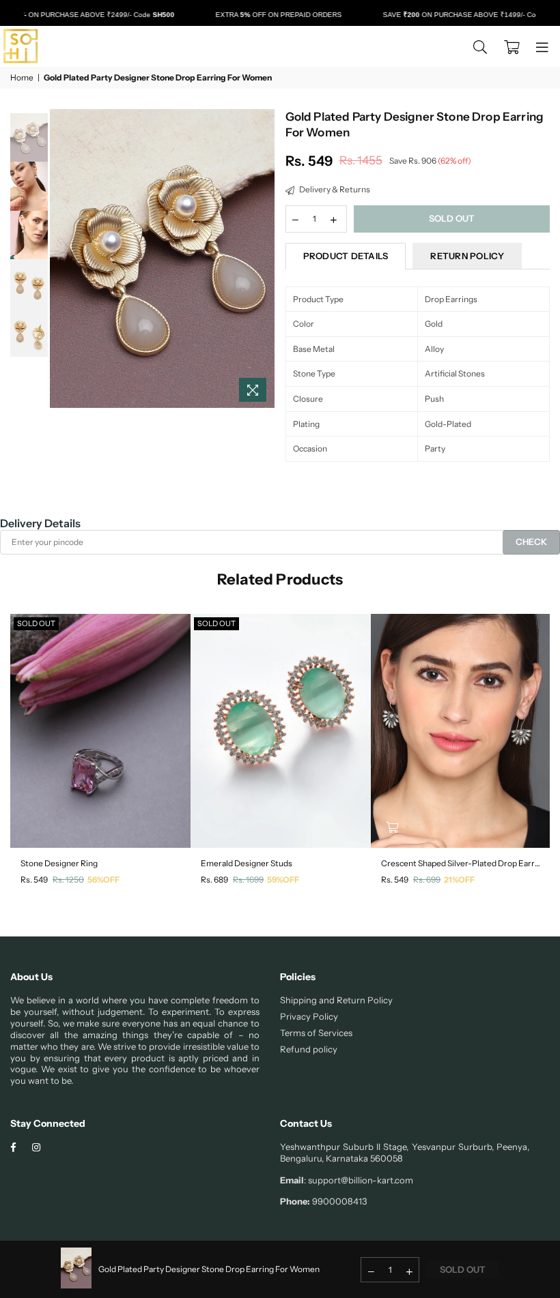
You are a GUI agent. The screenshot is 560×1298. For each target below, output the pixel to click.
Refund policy (308, 1049)
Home (21, 77)
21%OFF (459, 879)
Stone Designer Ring (59, 863)
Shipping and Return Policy (336, 999)
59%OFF (283, 879)
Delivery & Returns (334, 189)
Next (263, 259)
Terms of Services (316, 1032)
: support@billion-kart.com (358, 1180)
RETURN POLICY (466, 255)
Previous (62, 259)
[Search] (480, 46)
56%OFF (103, 879)
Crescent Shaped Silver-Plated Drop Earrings (461, 863)
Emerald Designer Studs (246, 863)
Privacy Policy (309, 1016)
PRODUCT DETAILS (346, 255)
